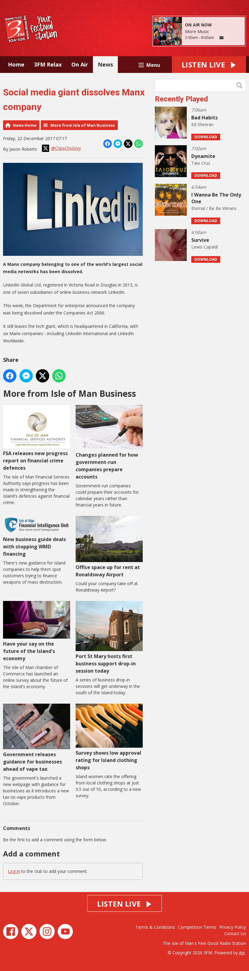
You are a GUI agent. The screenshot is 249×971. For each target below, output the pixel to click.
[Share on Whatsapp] (138, 143)
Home (16, 64)
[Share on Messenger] (118, 143)
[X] (28, 931)
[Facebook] (10, 931)
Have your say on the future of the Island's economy (29, 651)
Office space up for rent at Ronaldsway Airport (108, 571)
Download (205, 136)
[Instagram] (47, 931)
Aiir (242, 953)
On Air (79, 64)
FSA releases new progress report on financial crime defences (35, 460)
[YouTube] (65, 931)
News (105, 64)
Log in (14, 871)
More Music (197, 31)
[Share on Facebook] (107, 143)
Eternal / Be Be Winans (214, 208)
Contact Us (235, 933)
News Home (24, 125)
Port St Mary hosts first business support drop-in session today (106, 663)
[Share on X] (128, 143)
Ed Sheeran (202, 124)
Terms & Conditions (155, 927)
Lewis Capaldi (204, 247)
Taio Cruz (200, 163)
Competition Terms (197, 927)
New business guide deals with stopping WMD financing (34, 546)
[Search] (241, 85)
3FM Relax (48, 64)
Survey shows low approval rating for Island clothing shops (108, 760)
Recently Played (181, 99)
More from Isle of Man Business (82, 125)
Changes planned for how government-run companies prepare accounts (107, 465)
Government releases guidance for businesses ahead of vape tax (32, 761)
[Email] (221, 38)
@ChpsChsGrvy (66, 148)
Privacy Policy (232, 927)
